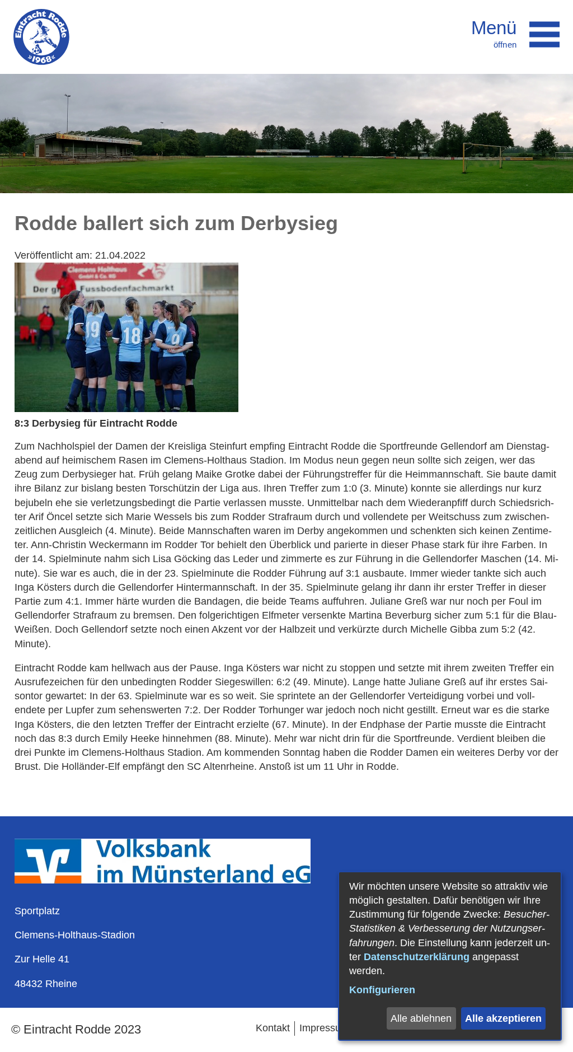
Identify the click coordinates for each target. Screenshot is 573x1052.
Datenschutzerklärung (416, 956)
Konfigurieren (382, 989)
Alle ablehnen (421, 1018)
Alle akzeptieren (503, 1018)
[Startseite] (41, 37)
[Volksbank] (163, 880)
